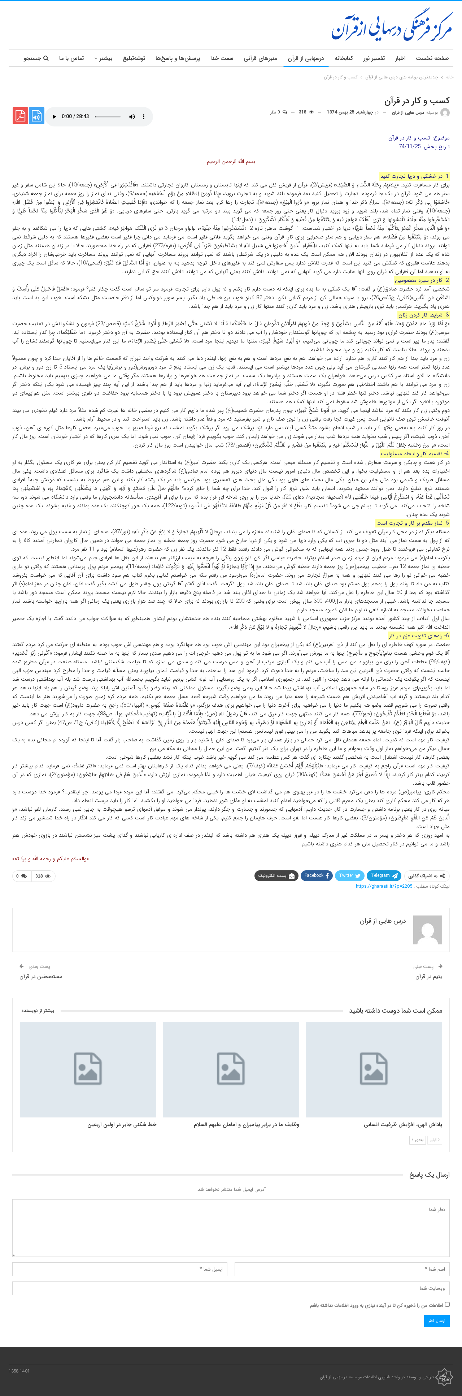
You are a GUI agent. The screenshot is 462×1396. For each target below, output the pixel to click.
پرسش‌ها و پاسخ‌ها (178, 58)
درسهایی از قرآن (306, 58)
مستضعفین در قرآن (40, 976)
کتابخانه (344, 58)
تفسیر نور (374, 58)
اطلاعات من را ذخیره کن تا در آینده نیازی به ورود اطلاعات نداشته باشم (376, 1305)
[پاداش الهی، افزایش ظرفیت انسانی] (374, 1069)
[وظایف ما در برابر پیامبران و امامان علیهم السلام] (231, 1069)
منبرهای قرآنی (260, 58)
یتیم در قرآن (429, 976)
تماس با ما (71, 58)
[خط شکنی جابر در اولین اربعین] (88, 1069)
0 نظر (276, 112)
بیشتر (105, 58)
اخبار (400, 58)
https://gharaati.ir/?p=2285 (384, 886)
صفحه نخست (432, 58)
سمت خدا (221, 58)
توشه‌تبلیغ (134, 58)
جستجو (32, 58)
